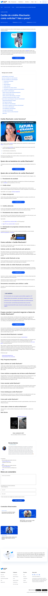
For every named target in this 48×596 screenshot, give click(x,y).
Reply (3, 464)
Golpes (32, 1)
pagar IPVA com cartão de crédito (11, 221)
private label (11, 147)
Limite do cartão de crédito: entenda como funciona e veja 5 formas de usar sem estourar (9, 538)
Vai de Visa (12, 232)
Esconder (18, 73)
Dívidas (13, 7)
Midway (2, 144)
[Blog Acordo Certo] (4, 2)
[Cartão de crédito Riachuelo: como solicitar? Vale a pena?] (27, 513)
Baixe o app (44, 1)
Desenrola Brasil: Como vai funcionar (8, 356)
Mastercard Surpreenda (5, 232)
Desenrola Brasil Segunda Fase (7, 355)
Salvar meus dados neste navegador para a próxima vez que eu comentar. (13, 496)
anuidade (5, 182)
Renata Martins (5, 22)
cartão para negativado (16, 191)
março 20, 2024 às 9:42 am (6, 466)
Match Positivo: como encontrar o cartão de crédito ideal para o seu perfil (27, 521)
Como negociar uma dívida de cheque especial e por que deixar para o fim (8, 513)
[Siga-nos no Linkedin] (39, 574)
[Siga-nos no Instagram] (34, 574)
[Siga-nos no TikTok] (36, 574)
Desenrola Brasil (24, 337)
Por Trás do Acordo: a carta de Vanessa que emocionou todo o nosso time (17, 302)
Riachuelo (27, 50)
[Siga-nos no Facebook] (37, 574)
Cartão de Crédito (7, 7)
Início (2, 7)
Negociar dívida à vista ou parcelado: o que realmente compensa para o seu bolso (18, 298)
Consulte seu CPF (18, 58)
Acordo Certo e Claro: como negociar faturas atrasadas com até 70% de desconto (18, 300)
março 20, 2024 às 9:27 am (6, 461)
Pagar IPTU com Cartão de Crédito (9, 224)
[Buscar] (40, 2)
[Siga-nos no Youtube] (32, 574)
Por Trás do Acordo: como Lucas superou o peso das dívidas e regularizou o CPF (18, 296)
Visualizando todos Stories (22, 416)
